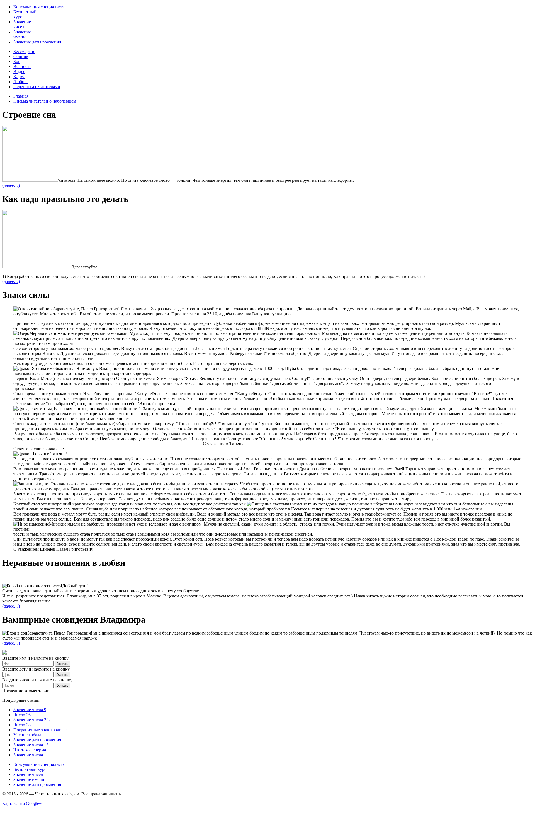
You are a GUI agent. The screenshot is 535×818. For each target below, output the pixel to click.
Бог (16, 61)
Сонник (20, 56)
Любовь (20, 81)
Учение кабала (27, 734)
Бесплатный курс (29, 769)
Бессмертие (24, 51)
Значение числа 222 (32, 719)
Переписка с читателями (36, 86)
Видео (19, 71)
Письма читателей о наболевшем (44, 101)
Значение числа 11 (30, 754)
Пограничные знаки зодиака (40, 729)
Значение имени (22, 34)
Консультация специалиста (39, 6)
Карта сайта (13, 803)
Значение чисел (22, 24)
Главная (20, 96)
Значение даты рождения (37, 42)
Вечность (22, 66)
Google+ (34, 803)
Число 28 (22, 724)
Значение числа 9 (29, 709)
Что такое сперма (29, 749)
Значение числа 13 (30, 744)
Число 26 (22, 714)
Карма (19, 76)
